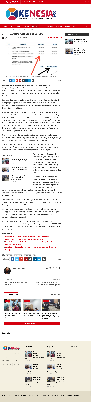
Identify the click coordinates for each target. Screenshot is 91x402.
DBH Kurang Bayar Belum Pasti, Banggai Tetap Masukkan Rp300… (19, 177)
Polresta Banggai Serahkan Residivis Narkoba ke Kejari (80, 50)
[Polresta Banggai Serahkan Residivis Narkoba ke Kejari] (5, 169)
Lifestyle (59, 26)
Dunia (19, 26)
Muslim (67, 26)
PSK (34, 255)
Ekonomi (26, 26)
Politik (12, 26)
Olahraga (50, 26)
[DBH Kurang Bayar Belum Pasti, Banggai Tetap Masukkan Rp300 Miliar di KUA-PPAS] (5, 178)
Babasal (49, 37)
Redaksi (41, 1)
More (74, 26)
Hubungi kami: (5, 358)
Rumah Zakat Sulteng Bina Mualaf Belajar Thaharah (24, 239)
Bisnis (54, 37)
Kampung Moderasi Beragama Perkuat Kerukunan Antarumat (27, 236)
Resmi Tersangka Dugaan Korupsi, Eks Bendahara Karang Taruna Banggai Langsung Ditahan (48, 284)
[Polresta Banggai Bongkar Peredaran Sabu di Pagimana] (5, 161)
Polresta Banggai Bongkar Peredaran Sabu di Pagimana (80, 41)
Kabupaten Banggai (18, 255)
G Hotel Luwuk (9, 255)
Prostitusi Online (27, 255)
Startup (35, 26)
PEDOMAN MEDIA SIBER (29, 1)
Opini (42, 26)
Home (5, 26)
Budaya (59, 37)
